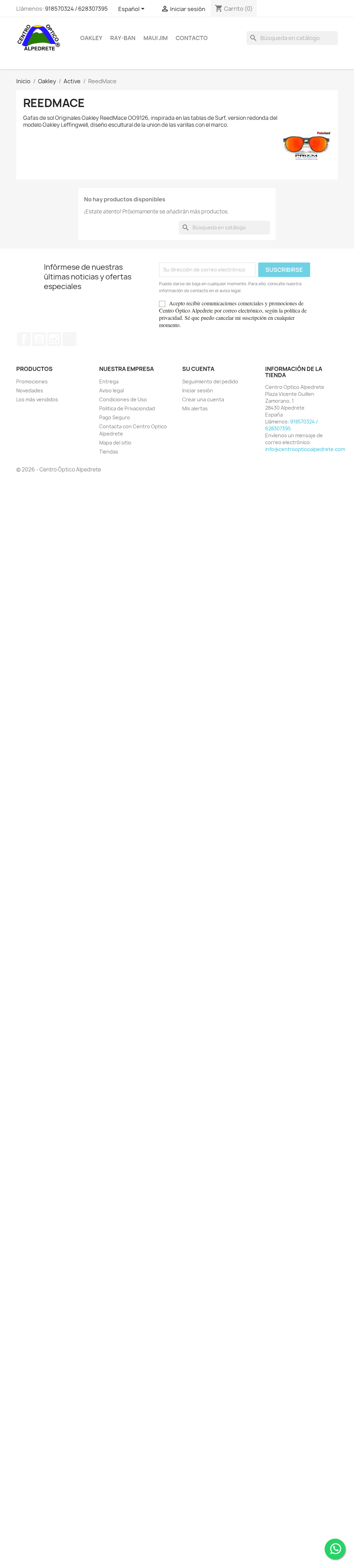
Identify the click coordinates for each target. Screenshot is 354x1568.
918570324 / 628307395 (76, 8)
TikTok (69, 339)
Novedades (29, 390)
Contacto (192, 38)
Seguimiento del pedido (210, 381)
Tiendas (108, 451)
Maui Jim (155, 38)
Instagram (54, 339)
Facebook (24, 339)
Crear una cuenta (203, 399)
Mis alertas (195, 408)
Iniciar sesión (197, 390)
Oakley (91, 38)
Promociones (32, 381)
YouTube (39, 339)
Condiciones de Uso (123, 399)
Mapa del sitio (115, 442)
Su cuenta (198, 369)
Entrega (109, 381)
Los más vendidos (37, 399)
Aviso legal (111, 390)
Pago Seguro (114, 417)
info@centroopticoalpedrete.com (305, 449)
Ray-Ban (123, 38)
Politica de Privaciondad (127, 408)
